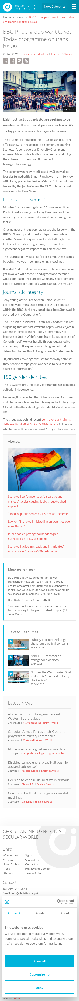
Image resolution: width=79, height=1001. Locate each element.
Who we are (10, 855)
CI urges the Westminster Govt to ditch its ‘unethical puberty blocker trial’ (51, 676)
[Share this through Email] (19, 60)
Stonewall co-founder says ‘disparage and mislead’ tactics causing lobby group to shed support (37, 501)
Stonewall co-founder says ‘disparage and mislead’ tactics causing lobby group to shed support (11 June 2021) (39, 610)
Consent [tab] (14, 913)
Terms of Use (33, 873)
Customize (37, 974)
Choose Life (28, 784)
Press (6, 868)
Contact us (32, 864)
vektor (17, 997)
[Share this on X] (5, 60)
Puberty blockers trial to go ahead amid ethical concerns (50, 641)
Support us (32, 860)
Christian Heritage (32, 740)
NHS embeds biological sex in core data (37, 749)
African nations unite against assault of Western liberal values (36, 716)
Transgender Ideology (34, 54)
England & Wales (61, 54)
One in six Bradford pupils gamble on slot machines (38, 795)
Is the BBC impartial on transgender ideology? (46, 658)
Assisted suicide (30, 770)
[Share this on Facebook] (12, 60)
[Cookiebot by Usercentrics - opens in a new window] (56, 901)
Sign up (29, 855)
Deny (39, 987)
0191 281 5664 (17, 888)
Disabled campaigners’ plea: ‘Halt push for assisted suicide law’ (38, 764)
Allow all (39, 961)
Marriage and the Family (36, 722)
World (54, 722)
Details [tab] (40, 913)
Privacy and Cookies (38, 868)
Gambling (27, 801)
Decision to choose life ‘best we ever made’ (39, 780)
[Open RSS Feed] (26, 60)
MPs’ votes (9, 860)
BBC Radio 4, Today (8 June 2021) (29, 600)
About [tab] (64, 913)
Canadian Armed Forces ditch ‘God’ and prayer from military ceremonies (37, 733)
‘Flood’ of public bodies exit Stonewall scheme (38, 514)
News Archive (11, 864)
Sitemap (8, 873)
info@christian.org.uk (24, 893)
